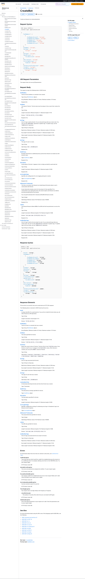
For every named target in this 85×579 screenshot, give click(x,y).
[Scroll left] (15, 4)
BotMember (30, 97)
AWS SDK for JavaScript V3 (28, 526)
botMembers (27, 34)
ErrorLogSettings (28, 178)
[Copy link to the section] (19, 24)
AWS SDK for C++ (26, 521)
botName (26, 47)
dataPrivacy (27, 55)
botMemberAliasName (33, 38)
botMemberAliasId (32, 37)
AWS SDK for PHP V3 (26, 530)
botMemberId (31, 40)
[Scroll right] (47, 4)
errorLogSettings (29, 61)
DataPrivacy (27, 157)
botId (25, 252)
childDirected (30, 56)
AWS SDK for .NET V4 (27, 519)
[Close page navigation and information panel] (83, 19)
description (27, 59)
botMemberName (32, 41)
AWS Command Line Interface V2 (29, 517)
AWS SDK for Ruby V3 (27, 533)
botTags (26, 49)
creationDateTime (29, 276)
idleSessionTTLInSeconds (31, 65)
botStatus (26, 269)
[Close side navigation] (17, 8)
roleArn (26, 67)
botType (26, 53)
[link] (37, 8)
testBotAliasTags (29, 68)
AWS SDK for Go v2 (26, 523)
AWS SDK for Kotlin (26, 528)
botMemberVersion (32, 43)
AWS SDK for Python (26, 532)
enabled (28, 62)
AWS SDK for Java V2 (27, 524)
